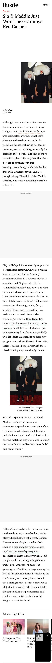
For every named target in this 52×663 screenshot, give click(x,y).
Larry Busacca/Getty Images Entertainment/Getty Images (51, 83)
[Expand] (38, 635)
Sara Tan (8, 110)
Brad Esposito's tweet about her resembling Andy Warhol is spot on (25, 323)
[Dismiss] (47, 635)
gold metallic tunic (24, 546)
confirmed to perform (30, 131)
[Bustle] (10, 5)
